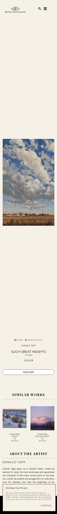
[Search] (39, 8)
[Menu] (45, 8)
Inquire (28, 372)
